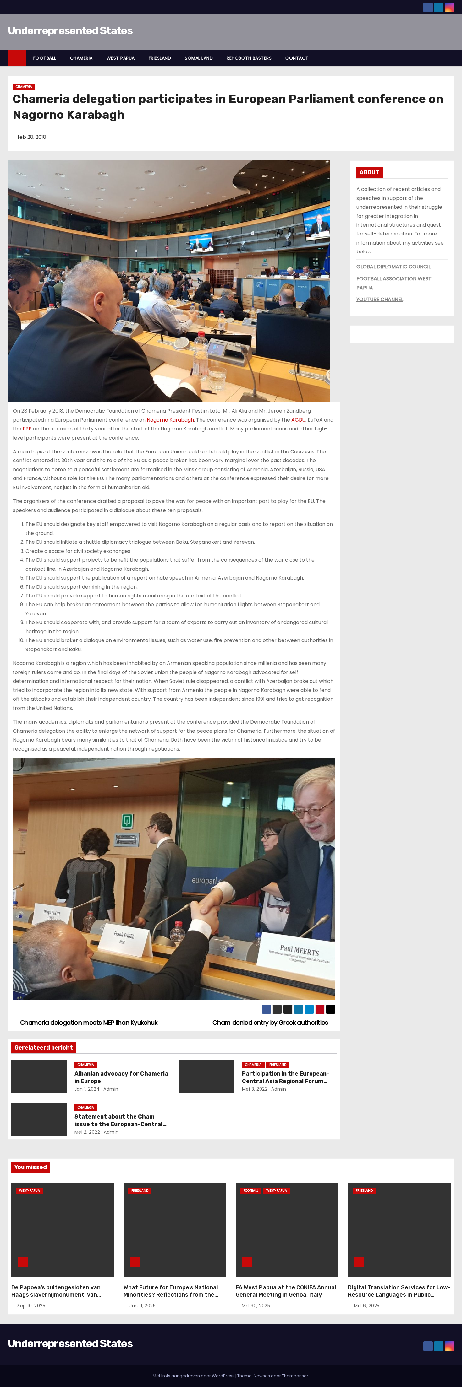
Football (251, 1190)
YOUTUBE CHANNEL (379, 299)
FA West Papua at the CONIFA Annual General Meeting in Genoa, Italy (286, 1291)
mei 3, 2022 (255, 1089)
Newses (262, 1376)
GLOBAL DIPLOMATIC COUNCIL (393, 266)
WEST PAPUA (121, 58)
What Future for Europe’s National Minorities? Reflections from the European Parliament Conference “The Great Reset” (171, 1299)
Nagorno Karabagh (170, 420)
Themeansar (295, 1376)
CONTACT (297, 58)
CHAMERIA (81, 58)
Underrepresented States (70, 30)
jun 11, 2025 (142, 1306)
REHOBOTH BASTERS (249, 58)
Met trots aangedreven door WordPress (194, 1376)
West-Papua (29, 1190)
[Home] (17, 58)
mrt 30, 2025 (256, 1306)
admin (110, 1089)
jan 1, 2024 (87, 1089)
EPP (27, 428)
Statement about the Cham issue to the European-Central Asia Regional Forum (118, 1124)
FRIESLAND (160, 58)
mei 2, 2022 (87, 1132)
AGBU (298, 420)
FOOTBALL (44, 58)
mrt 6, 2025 (367, 1306)
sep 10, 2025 (31, 1306)
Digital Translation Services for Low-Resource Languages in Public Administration (399, 1295)
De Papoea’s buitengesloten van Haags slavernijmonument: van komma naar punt (56, 1295)
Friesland (277, 1064)
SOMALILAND (199, 58)
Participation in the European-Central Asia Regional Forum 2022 (285, 1081)
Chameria (24, 86)
